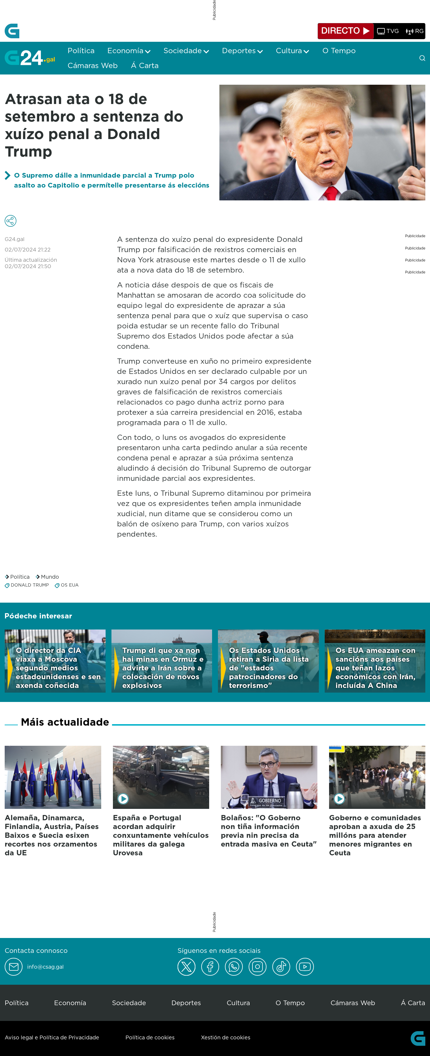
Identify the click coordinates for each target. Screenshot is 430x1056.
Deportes (186, 1002)
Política (20, 576)
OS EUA (70, 585)
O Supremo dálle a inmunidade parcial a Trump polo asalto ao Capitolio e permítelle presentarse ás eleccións (111, 180)
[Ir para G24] (30, 57)
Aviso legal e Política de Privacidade (52, 1037)
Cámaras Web (353, 1002)
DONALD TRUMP (30, 585)
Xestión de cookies (225, 1037)
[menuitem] (81, 50)
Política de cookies (150, 1037)
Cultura (238, 1002)
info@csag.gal (45, 967)
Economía (70, 1002)
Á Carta (413, 1002)
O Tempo (290, 1002)
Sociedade (129, 1002)
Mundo (50, 576)
